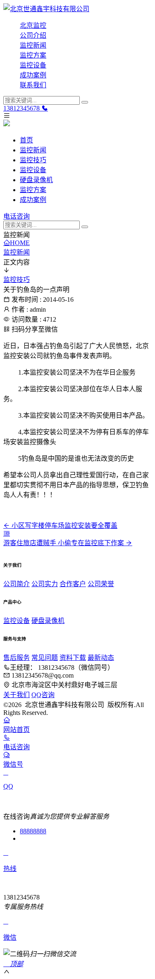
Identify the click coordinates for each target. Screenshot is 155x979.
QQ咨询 (43, 694)
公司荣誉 (101, 583)
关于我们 (16, 694)
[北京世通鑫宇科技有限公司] (77, 8)
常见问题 (44, 657)
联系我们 (33, 85)
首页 (26, 140)
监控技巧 (33, 160)
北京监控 (33, 25)
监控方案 (33, 55)
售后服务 (16, 657)
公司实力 (44, 583)
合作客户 (73, 583)
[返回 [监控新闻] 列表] (6, 533)
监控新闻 (33, 45)
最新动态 (101, 657)
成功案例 (33, 75)
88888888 (33, 831)
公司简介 (16, 583)
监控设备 (33, 65)
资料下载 (73, 657)
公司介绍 (33, 35)
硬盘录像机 (36, 179)
